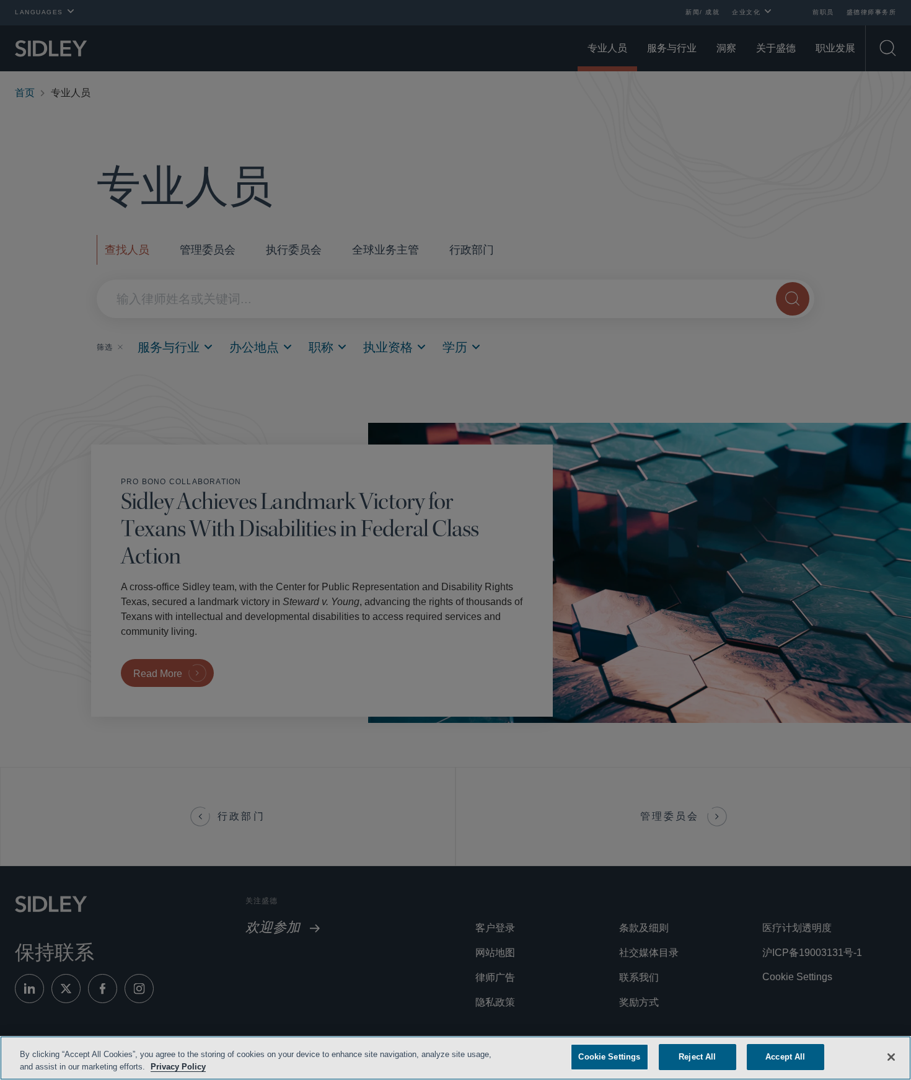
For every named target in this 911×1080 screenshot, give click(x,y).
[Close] (891, 1055)
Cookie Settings (609, 1056)
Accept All (785, 1056)
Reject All (697, 1056)
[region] (455, 1058)
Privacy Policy (206, 1066)
